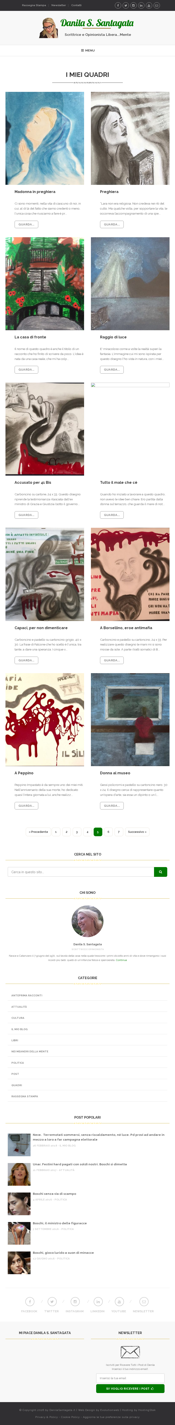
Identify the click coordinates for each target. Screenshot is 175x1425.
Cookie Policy (70, 1417)
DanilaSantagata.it (62, 1410)
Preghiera (109, 192)
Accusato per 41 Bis (33, 482)
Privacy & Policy (46, 1417)
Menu (90, 50)
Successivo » (137, 831)
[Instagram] (133, 5)
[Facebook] (118, 5)
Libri (14, 1040)
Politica (17, 1062)
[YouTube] (149, 5)
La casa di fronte (30, 337)
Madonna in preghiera (35, 192)
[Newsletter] (157, 5)
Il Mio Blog (19, 1029)
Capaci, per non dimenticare (41, 628)
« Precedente (38, 831)
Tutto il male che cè (118, 482)
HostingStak (147, 1410)
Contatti (76, 5)
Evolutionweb (109, 1410)
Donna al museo (115, 773)
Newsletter (58, 5)
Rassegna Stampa (34, 5)
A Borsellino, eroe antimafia (126, 628)
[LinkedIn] (141, 5)
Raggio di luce (113, 337)
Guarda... (26, 224)
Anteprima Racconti (26, 995)
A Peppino (24, 773)
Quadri (16, 1085)
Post (15, 1073)
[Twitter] (126, 5)
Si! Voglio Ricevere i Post (128, 1388)
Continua (121, 960)
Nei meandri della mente (29, 1051)
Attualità (19, 1006)
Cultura (17, 1017)
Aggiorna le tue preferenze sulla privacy (111, 1417)
